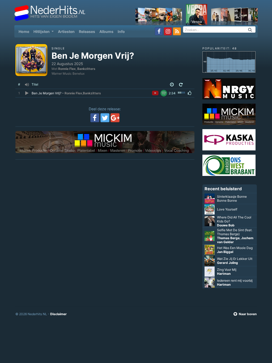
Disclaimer (58, 314)
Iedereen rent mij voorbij (235, 280)
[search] (250, 29)
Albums (106, 31)
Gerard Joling (227, 263)
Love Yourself (227, 209)
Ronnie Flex (67, 69)
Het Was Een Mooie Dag (235, 248)
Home (25, 31)
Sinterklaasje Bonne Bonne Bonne (232, 198)
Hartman (224, 274)
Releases (87, 31)
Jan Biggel (225, 252)
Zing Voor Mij (226, 270)
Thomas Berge (228, 238)
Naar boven (248, 314)
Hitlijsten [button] (41, 31)
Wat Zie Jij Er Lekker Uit (234, 259)
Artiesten (66, 31)
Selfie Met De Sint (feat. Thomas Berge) (234, 232)
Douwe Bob (226, 225)
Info (121, 31)
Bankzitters (86, 69)
